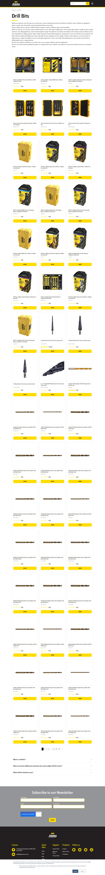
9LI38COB (73, 649)
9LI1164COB (18, 432)
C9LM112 (73, 389)
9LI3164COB (73, 606)
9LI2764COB (46, 606)
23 (53, 749)
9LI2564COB (18, 606)
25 (59, 749)
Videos (43, 859)
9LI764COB (73, 736)
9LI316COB (18, 649)
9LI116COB (46, 432)
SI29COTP (18, 302)
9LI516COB (18, 693)
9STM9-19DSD (18, 389)
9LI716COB (18, 736)
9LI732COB (46, 736)
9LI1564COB (18, 519)
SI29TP (46, 259)
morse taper (34, 36)
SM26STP (18, 345)
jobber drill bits (75, 29)
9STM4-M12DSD (46, 389)
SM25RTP (73, 85)
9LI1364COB (46, 476)
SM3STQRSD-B (73, 128)
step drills (85, 38)
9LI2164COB (46, 562)
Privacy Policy (56, 855)
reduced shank (35, 31)
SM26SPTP (18, 215)
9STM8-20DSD (73, 345)
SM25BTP (46, 172)
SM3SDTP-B (46, 85)
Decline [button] (82, 871)
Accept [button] (75, 871)
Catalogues (65, 854)
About (43, 851)
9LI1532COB (73, 476)
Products (14, 10)
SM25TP (18, 172)
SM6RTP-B (46, 302)
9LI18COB (73, 519)
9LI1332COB (18, 476)
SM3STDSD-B (46, 128)
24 (56, 749)
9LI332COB (46, 649)
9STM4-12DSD (46, 345)
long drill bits (18, 34)
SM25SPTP (18, 259)
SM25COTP (73, 172)
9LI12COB (73, 432)
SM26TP (46, 215)
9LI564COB (73, 693)
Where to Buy (65, 851)
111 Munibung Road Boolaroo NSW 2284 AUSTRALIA (25, 849)
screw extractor (82, 36)
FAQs (43, 853)
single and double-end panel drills (45, 34)
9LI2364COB (73, 562)
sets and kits (34, 42)
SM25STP (73, 302)
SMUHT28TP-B (18, 85)
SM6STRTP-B (18, 128)
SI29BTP (73, 259)
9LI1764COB (46, 519)
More (25, 90)
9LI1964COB (18, 562)
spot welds (58, 38)
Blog (43, 856)
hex (58, 31)
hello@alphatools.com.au (22, 854)
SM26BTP (73, 215)
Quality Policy (56, 849)
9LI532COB (46, 693)
